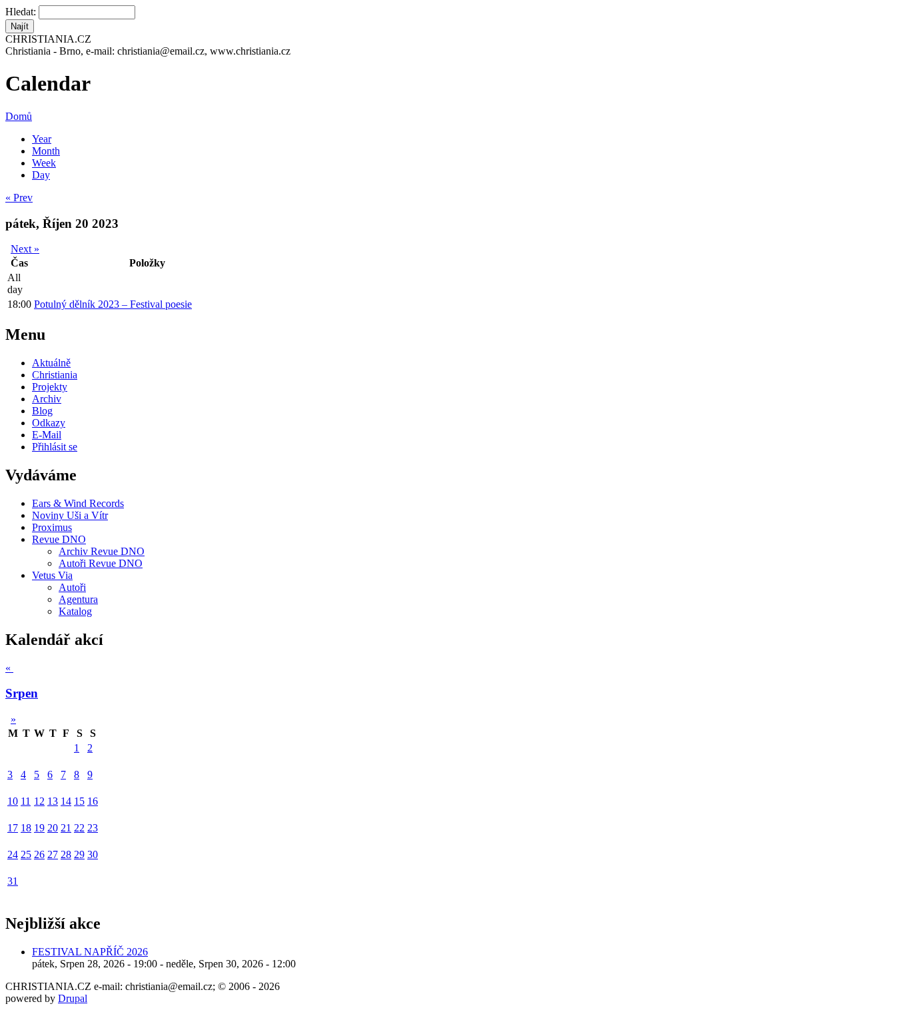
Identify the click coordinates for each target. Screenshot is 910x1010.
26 (39, 854)
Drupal (72, 998)
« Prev (19, 197)
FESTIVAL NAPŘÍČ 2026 (90, 951)
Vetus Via (52, 575)
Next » (25, 248)
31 (12, 881)
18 (26, 827)
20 (52, 827)
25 (26, 854)
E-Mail (46, 434)
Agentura (78, 599)
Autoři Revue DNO (101, 563)
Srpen (21, 693)
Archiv (46, 398)
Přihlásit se (54, 446)
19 (39, 827)
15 (79, 801)
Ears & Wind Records (78, 503)
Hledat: (22, 11)
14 (66, 801)
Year (41, 139)
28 (66, 854)
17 (12, 827)
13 (52, 801)
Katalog (75, 611)
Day (41, 175)
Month (46, 151)
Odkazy (48, 422)
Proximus (52, 527)
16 (92, 801)
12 (39, 801)
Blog (42, 410)
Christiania (54, 374)
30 (92, 854)
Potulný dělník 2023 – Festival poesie (113, 304)
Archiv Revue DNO (102, 551)
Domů (18, 116)
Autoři (72, 587)
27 (52, 854)
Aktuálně (51, 362)
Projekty (49, 386)
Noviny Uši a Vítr (70, 515)
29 (79, 854)
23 (92, 827)
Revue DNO (59, 539)
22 (79, 827)
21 (66, 827)
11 (26, 801)
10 (12, 801)
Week (44, 163)
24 (12, 854)
